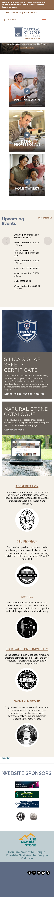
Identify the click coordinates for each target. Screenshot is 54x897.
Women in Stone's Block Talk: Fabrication (26, 237)
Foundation (30, 13)
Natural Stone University (27, 649)
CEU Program (27, 541)
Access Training (12, 393)
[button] (6, 268)
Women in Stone (27, 701)
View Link (6, 758)
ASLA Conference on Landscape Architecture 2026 (26, 253)
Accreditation (27, 486)
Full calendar (45, 218)
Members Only (13, 13)
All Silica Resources (33, 393)
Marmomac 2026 (22, 281)
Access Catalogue (14, 429)
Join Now (11, 20)
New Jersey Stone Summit (27, 268)
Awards (27, 596)
